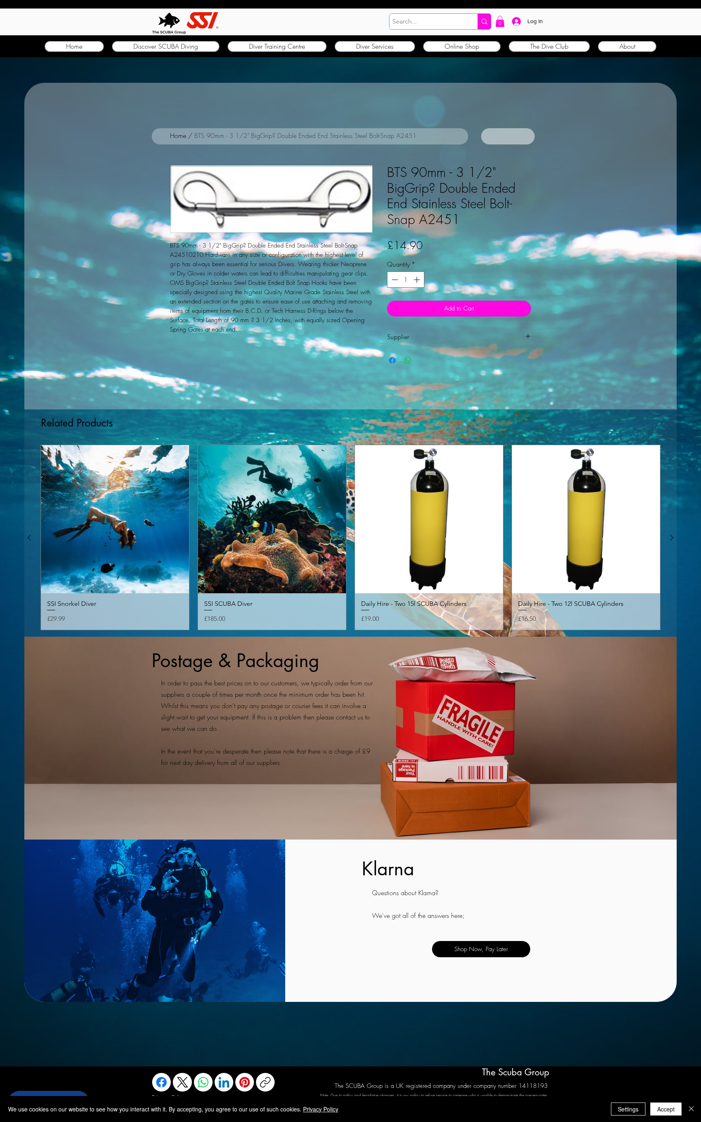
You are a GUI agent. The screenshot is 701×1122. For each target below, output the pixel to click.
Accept (666, 1109)
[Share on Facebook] (392, 360)
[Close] (691, 1109)
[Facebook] (161, 1082)
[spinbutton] (406, 279)
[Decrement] (394, 279)
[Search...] (484, 21)
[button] (500, 21)
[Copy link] (265, 1082)
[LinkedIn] (224, 1082)
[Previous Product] (29, 538)
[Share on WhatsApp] (408, 360)
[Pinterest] (244, 1082)
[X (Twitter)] (182, 1082)
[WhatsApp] (203, 1082)
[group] (350, 538)
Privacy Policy (320, 1109)
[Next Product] (672, 538)
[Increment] (417, 279)
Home (178, 135)
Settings (628, 1109)
